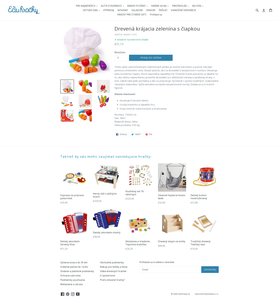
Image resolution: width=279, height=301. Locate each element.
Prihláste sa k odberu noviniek (157, 262)
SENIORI (150, 10)
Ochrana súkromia (70, 275)
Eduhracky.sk (184, 294)
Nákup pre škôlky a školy (113, 266)
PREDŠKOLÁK (179, 5)
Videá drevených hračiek (113, 271)
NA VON (197, 5)
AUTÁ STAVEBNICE (111, 5)
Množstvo (120, 52)
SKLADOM (137, 10)
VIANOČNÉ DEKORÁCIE (183, 10)
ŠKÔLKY (163, 10)
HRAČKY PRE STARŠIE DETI (131, 14)
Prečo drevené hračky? (112, 280)
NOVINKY (123, 10)
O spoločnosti (107, 275)
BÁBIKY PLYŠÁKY (136, 5)
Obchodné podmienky (112, 262)
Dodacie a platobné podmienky (77, 271)
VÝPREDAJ (108, 10)
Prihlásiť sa (156, 14)
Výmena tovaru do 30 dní (73, 262)
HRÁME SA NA (159, 5)
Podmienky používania (72, 280)
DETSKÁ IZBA (90, 10)
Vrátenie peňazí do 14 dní (74, 266)
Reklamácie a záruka (71, 284)
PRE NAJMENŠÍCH (86, 5)
